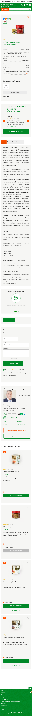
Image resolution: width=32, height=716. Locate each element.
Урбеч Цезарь (7, 527)
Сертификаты (21, 424)
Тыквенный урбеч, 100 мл (11, 582)
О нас (13, 1)
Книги (5, 424)
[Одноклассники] (6, 19)
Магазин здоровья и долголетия (7, 5)
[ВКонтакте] (4, 19)
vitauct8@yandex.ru (12, 417)
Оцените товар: (7, 358)
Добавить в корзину (16, 495)
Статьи (5, 421)
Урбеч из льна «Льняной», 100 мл (13, 637)
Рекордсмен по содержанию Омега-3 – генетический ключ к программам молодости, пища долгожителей (15, 644)
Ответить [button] (25, 379)
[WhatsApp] (10, 19)
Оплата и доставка (6, 1)
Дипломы (19, 421)
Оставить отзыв (13, 363)
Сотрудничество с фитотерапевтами (10, 701)
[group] (18, 29)
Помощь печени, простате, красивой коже (14, 587)
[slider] (6, 39)
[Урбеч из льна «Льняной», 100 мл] (16, 624)
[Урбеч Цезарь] (16, 514)
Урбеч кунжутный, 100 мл (11, 471)
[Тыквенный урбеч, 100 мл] (16, 569)
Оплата (3, 692)
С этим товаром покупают (10, 446)
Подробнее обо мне (17, 436)
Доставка (3, 690)
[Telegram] (8, 19)
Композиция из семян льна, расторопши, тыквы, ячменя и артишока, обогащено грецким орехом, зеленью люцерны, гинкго (16, 533)
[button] (28, 17)
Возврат (3, 695)
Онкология (26, 71)
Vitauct (27, 73)
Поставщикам (4, 699)
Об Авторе (4, 705)
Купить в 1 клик (23, 320)
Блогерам (3, 703)
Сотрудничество (21, 1)
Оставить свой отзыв (16, 131)
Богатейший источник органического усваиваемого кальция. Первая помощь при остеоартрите (14, 478)
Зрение (21, 71)
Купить (9, 320)
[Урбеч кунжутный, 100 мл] (16, 459)
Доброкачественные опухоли (10, 71)
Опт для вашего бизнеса (7, 697)
